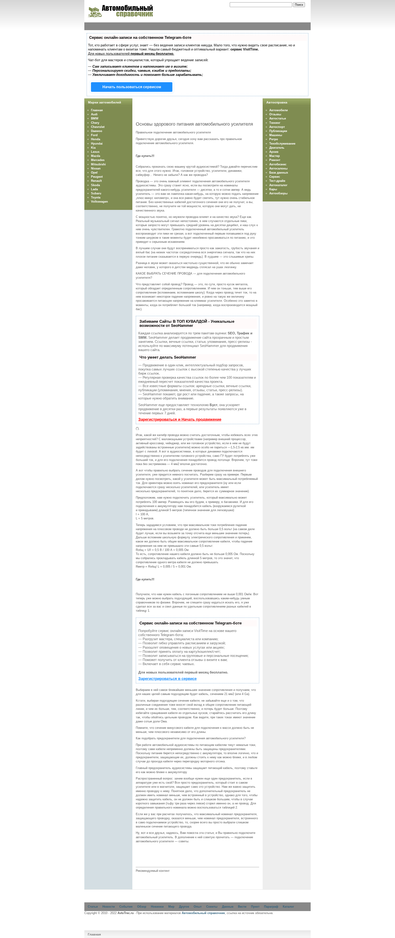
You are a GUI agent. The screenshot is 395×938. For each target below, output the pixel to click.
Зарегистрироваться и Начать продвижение (179, 419)
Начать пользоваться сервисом (131, 87)
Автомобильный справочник (203, 913)
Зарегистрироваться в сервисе (167, 678)
